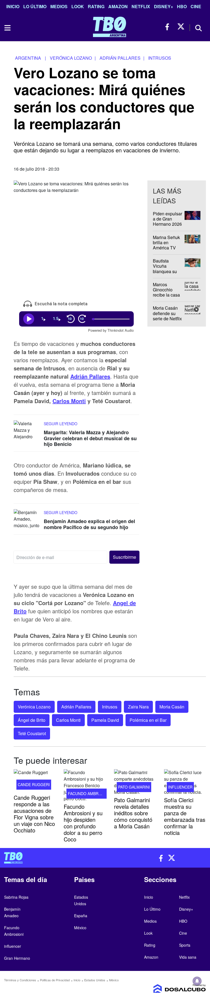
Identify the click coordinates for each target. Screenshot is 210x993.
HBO (182, 6)
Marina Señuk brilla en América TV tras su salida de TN (166, 247)
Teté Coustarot (32, 733)
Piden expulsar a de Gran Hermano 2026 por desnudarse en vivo (168, 224)
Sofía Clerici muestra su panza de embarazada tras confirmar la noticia (184, 816)
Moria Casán (171, 707)
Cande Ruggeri (34, 784)
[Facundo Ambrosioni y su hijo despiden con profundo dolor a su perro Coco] (85, 785)
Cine (196, 6)
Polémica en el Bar (148, 720)
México (80, 927)
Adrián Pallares (90, 376)
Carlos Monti (69, 401)
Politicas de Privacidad (55, 980)
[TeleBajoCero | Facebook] (168, 26)
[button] (124, 557)
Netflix (141, 6)
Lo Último (34, 6)
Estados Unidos (94, 980)
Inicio (12, 6)
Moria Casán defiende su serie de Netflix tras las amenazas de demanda (167, 321)
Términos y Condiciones (20, 980)
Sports (184, 945)
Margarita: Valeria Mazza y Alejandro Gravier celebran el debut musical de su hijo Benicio (90, 438)
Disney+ (163, 6)
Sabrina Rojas (16, 897)
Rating (96, 6)
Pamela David (105, 720)
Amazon (118, 6)
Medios (59, 6)
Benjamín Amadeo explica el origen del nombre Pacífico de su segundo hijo (89, 524)
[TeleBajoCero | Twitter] (180, 26)
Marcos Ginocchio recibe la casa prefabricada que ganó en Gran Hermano (167, 297)
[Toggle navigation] (7, 27)
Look (77, 6)
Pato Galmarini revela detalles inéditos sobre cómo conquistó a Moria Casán (133, 813)
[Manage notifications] (197, 981)
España (80, 915)
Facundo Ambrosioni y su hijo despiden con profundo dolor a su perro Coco (83, 822)
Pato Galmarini (134, 787)
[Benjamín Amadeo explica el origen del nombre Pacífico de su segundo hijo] (27, 519)
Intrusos (109, 707)
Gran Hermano (17, 958)
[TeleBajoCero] (52, 858)
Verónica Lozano (34, 707)
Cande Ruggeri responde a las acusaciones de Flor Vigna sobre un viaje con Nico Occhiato (34, 813)
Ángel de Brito (31, 720)
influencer (180, 787)
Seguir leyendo (60, 423)
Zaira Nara (138, 707)
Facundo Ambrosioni (90, 793)
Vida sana (187, 957)
